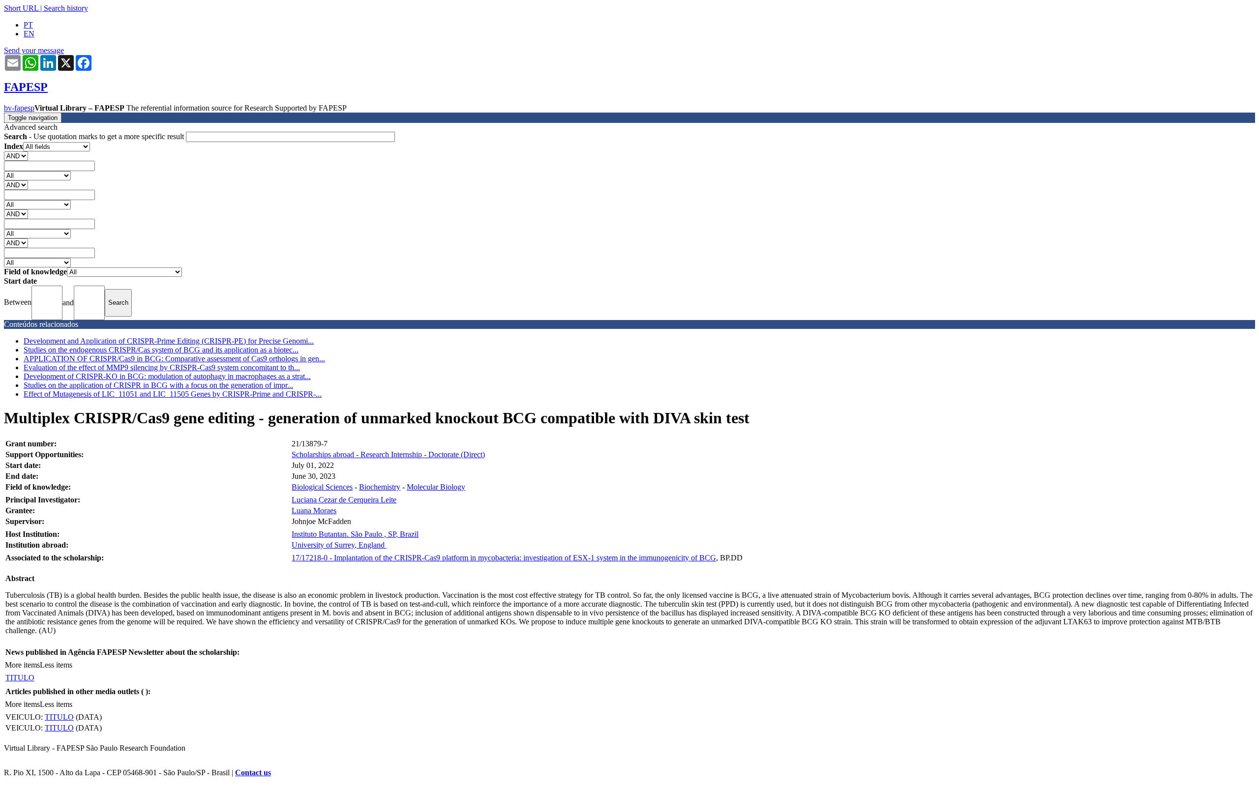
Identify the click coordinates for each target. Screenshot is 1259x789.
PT (28, 25)
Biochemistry (379, 487)
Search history (66, 8)
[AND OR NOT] (16, 155)
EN (29, 33)
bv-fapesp (19, 108)
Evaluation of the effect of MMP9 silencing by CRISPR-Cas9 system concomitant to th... (162, 367)
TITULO (19, 677)
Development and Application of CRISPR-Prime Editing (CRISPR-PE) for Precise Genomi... (169, 341)
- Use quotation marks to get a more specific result (95, 136)
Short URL (21, 8)
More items (22, 665)
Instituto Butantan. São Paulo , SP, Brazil (355, 534)
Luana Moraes (314, 510)
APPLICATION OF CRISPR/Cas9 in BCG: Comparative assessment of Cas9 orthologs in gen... (174, 358)
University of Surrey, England (339, 545)
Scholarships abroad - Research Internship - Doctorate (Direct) (388, 454)
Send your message (34, 50)
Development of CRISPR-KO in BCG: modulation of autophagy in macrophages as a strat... (167, 376)
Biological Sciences (322, 487)
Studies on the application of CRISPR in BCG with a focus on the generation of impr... (158, 385)
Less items (56, 665)
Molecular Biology (436, 487)
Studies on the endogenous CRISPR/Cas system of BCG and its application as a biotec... (161, 350)
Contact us (253, 772)
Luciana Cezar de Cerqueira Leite (344, 500)
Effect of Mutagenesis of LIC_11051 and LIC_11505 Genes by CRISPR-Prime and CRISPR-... (173, 394)
